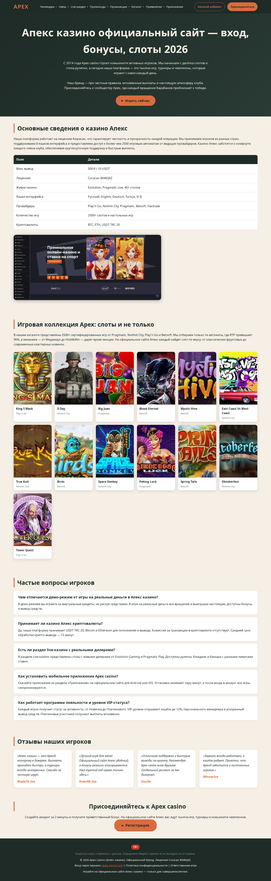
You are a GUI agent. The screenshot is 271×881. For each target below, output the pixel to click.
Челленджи (47, 6)
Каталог (136, 6)
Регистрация (137, 825)
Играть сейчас (137, 100)
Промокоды (98, 6)
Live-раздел (78, 6)
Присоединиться (242, 6)
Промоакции (118, 6)
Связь (62, 6)
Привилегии (154, 6)
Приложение (174, 6)
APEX (21, 6)
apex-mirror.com (112, 865)
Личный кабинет (210, 6)
